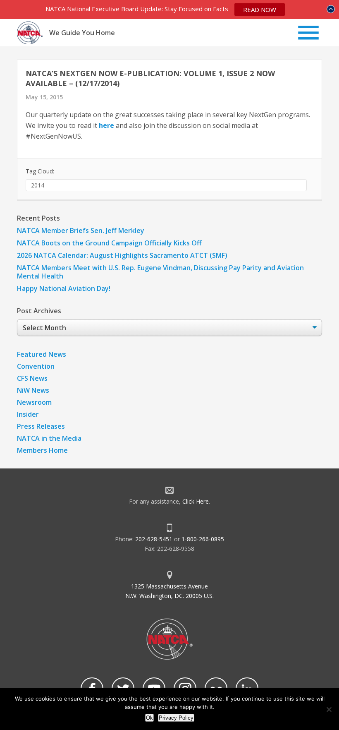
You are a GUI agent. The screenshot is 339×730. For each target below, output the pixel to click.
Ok (149, 718)
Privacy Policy (176, 718)
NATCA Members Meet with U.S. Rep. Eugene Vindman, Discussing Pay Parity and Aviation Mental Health (160, 272)
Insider (28, 414)
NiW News (33, 390)
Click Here (195, 501)
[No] (329, 709)
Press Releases (41, 426)
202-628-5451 (153, 539)
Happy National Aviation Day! (63, 288)
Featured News (41, 354)
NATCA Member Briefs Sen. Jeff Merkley (80, 230)
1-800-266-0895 (202, 539)
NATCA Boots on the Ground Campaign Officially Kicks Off (109, 242)
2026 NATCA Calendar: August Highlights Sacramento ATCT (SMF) (122, 255)
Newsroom (34, 402)
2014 (37, 185)
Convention (36, 366)
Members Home (42, 450)
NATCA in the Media (49, 438)
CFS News (32, 378)
